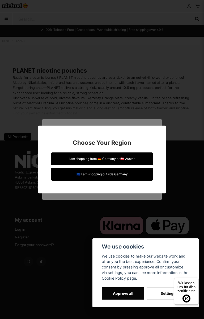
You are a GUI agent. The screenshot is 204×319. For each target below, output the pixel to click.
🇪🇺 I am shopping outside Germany (102, 174)
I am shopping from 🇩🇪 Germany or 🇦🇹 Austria (102, 159)
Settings (168, 293)
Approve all (123, 293)
